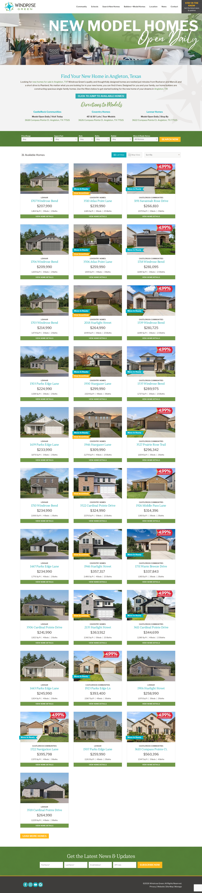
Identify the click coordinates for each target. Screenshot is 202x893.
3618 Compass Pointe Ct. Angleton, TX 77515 (47, 120)
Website (161, 887)
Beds (81, 136)
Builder (113, 136)
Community (81, 6)
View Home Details (44, 216)
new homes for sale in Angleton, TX (49, 82)
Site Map (169, 887)
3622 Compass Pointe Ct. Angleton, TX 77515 (154, 120)
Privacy (153, 887)
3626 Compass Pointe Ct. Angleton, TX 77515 (101, 120)
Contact (174, 6)
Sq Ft (38, 211)
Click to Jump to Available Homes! (101, 96)
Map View (136, 155)
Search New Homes (111, 6)
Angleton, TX (160, 89)
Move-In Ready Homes (141, 136)
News (164, 6)
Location (153, 6)
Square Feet (58, 136)
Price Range (26, 136)
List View (120, 155)
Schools (94, 6)
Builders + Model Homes (134, 6)
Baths (97, 136)
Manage (178, 887)
